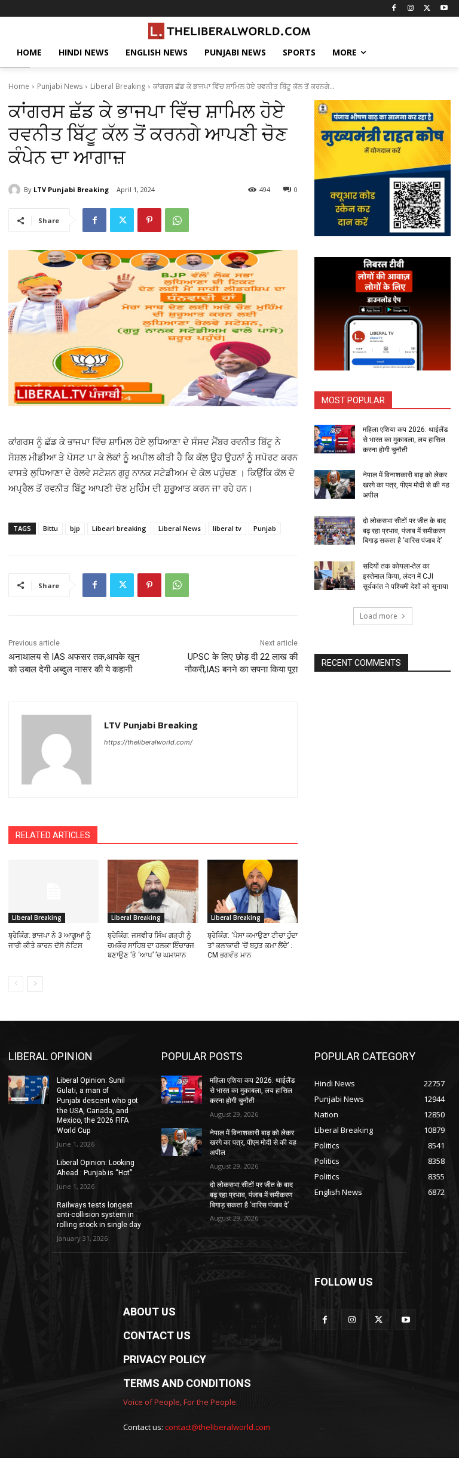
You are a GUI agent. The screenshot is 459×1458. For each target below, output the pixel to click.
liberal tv (227, 528)
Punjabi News (59, 86)
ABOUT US (149, 1311)
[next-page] (34, 983)
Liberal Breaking (117, 86)
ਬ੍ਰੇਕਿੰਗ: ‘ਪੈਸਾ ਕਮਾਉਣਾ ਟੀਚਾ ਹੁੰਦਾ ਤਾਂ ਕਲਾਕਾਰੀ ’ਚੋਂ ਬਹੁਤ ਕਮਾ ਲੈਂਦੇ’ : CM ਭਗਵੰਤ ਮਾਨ (252, 945)
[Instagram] (411, 9)
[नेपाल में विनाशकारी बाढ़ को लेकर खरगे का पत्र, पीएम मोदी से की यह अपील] (334, 484)
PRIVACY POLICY (164, 1359)
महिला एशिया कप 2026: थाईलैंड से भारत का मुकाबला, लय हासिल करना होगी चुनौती (405, 439)
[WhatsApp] (177, 220)
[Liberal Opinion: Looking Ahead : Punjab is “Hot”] (28, 1172)
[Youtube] (444, 9)
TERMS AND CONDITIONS (187, 1383)
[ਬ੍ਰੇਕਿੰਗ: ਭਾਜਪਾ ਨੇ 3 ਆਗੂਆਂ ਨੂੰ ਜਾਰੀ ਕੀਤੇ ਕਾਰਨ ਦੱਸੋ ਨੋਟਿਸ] (53, 891)
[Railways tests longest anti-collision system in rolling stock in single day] (28, 1214)
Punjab (264, 528)
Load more (378, 616)
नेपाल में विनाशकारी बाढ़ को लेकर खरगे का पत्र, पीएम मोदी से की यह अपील (406, 485)
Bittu (50, 528)
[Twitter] (427, 9)
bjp (75, 528)
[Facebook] (394, 9)
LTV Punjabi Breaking (71, 189)
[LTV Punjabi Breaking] (16, 190)
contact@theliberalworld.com (217, 1427)
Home (18, 86)
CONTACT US (157, 1335)
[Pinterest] (149, 220)
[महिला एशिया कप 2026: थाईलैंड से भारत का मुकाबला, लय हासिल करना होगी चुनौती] (334, 439)
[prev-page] (15, 983)
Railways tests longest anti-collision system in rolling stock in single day (99, 1215)
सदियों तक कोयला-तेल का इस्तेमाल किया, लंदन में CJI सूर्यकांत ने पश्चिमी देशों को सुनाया (405, 576)
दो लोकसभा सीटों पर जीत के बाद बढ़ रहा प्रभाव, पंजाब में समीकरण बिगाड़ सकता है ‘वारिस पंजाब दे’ (404, 531)
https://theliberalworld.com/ (148, 742)
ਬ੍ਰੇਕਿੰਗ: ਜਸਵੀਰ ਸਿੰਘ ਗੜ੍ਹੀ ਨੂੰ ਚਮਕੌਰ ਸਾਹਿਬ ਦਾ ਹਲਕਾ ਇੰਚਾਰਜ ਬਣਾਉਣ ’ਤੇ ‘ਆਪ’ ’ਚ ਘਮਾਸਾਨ (151, 945)
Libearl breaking (119, 528)
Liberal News (179, 528)
